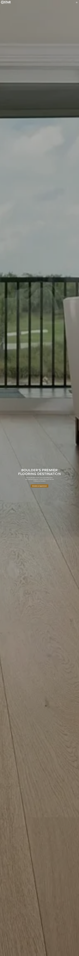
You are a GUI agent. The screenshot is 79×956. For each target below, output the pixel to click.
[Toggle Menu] (76, 2)
